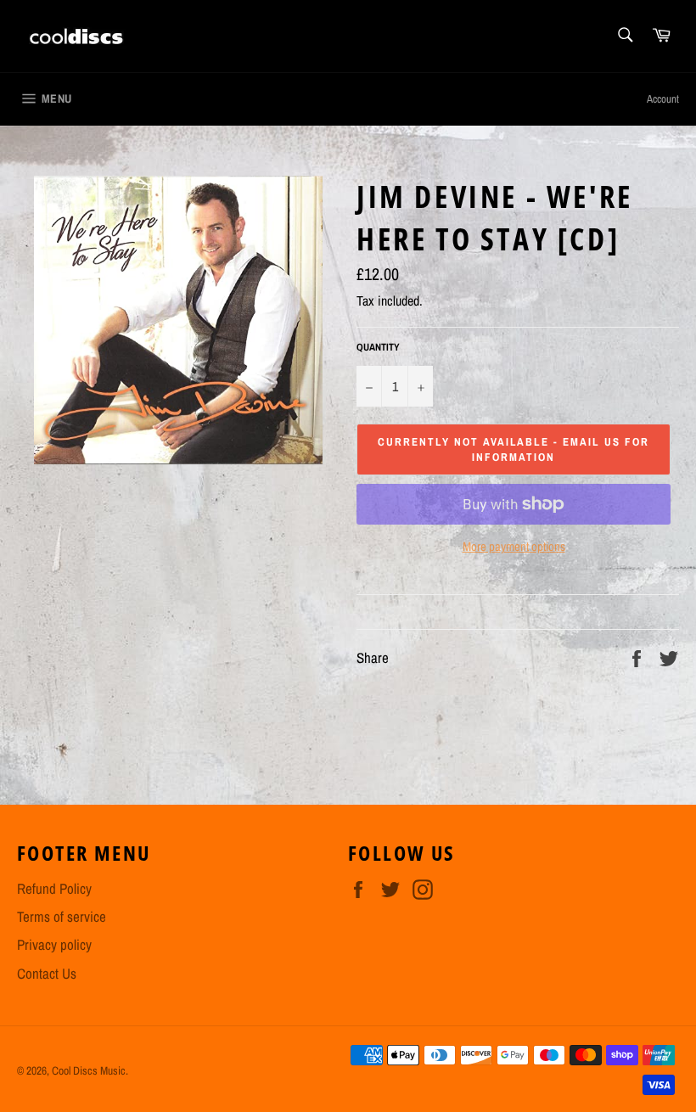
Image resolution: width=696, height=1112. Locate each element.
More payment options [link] (514, 546)
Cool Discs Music (89, 1070)
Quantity (378, 347)
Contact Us (46, 973)
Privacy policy (54, 944)
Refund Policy (54, 888)
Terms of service (61, 916)
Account (663, 99)
